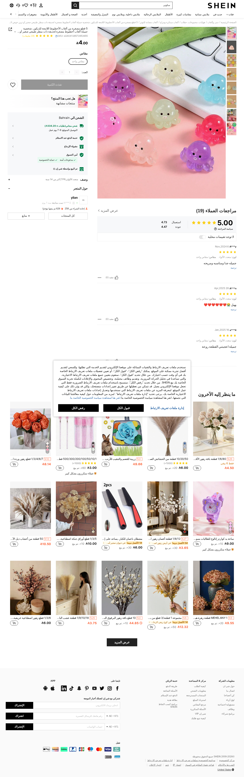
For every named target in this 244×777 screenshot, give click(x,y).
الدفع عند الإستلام (169, 695)
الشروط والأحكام (226, 765)
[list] (89, 688)
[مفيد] (116, 277)
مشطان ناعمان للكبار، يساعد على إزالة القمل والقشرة (122, 538)
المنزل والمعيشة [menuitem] (99, 14)
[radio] (78, 61)
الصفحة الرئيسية (228, 22)
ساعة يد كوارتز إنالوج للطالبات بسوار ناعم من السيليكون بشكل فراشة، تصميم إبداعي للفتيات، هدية (213, 538)
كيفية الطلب (200, 686)
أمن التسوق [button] (71, 154)
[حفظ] (13, 84)
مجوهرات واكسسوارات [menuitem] (24, 14)
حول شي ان (228, 686)
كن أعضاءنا (229, 695)
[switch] (202, 237)
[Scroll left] (15, 14)
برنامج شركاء (228, 713)
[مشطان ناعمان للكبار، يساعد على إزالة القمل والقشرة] (122, 508)
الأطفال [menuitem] (169, 14)
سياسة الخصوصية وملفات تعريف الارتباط (196, 760)
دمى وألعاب (212, 22)
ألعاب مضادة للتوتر (149, 22)
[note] (80, 473)
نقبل (118, 743)
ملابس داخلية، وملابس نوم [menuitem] (126, 14)
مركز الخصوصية (226, 760)
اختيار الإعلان (155, 765)
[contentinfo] (63, 749)
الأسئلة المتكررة (198, 709)
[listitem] (213, 438)
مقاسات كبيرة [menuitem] (184, 14)
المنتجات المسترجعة (196, 695)
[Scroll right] (11, 14)
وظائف (231, 709)
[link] (33, 5)
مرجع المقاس (199, 704)
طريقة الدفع (171, 686)
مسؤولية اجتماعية (226, 704)
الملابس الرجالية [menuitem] (152, 14)
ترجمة (233, 268)
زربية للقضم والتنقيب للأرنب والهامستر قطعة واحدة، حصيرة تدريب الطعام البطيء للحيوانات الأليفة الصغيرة (122, 458)
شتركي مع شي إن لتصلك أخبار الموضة (102, 698)
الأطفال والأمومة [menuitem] (49, 14)
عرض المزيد (122, 642)
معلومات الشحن (198, 690)
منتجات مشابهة (65, 103)
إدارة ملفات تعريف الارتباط (160, 760)
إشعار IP (177, 765)
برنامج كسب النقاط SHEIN (168, 705)
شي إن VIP (200, 713)
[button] (18, 5)
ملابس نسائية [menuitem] (202, 14)
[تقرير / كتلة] (99, 277)
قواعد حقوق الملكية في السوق (199, 765)
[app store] (52, 690)
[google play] (45, 690)
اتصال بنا (230, 690)
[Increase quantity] (62, 72)
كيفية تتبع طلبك (198, 718)
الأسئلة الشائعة (170, 690)
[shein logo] (221, 5)
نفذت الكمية (54, 84)
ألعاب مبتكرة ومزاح (169, 22)
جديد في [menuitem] (217, 14)
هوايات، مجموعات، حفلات (193, 22)
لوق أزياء (230, 700)
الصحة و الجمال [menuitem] (69, 14)
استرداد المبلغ (199, 700)
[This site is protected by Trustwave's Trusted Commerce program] (117, 756)
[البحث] (75, 5)
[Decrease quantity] (76, 72)
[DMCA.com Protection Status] (108, 756)
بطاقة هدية (172, 700)
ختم (167, 765)
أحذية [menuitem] (84, 14)
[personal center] (41, 5)
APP (53, 681)
